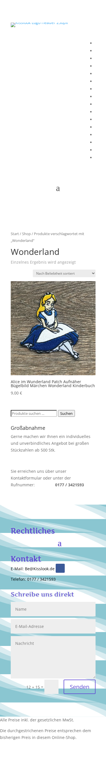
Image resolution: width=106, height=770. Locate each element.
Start (15, 233)
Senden (79, 687)
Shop (26, 233)
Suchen (66, 413)
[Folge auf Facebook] (60, 568)
